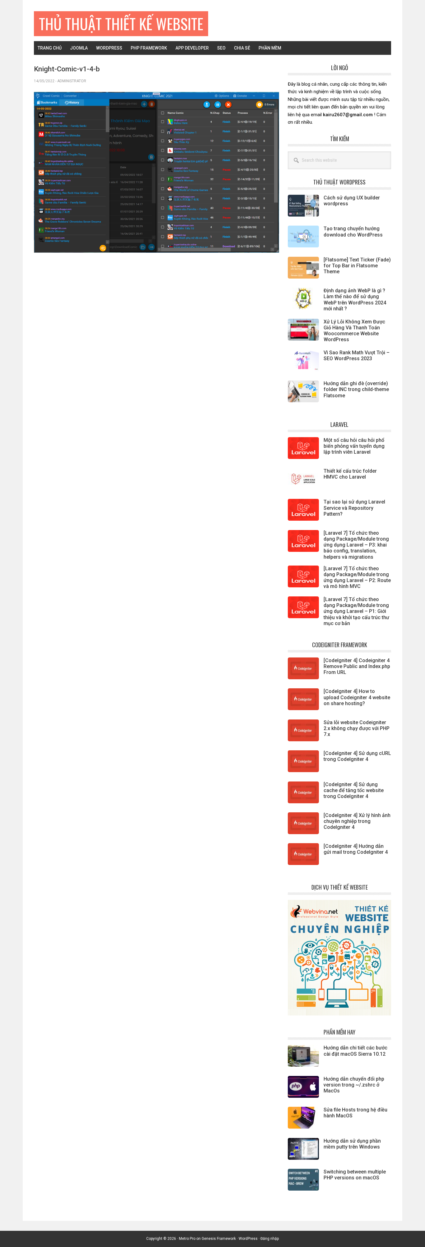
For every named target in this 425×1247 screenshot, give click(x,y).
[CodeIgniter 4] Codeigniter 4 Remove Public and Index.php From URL (357, 666)
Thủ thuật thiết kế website (121, 23)
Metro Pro (187, 1238)
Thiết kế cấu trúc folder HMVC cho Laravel (350, 474)
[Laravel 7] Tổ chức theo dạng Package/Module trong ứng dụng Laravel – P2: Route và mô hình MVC (357, 578)
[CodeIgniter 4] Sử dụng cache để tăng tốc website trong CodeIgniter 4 (354, 790)
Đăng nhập (269, 1238)
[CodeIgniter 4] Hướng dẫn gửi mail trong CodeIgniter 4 (356, 849)
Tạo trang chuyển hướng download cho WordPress (353, 231)
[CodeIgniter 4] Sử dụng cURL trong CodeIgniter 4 (357, 756)
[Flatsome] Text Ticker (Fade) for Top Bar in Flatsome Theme (357, 266)
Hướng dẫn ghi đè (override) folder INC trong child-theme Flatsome (356, 389)
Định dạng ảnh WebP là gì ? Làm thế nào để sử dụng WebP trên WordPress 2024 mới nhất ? (355, 300)
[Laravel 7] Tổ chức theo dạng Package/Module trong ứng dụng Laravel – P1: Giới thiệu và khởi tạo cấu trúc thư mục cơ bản (356, 611)
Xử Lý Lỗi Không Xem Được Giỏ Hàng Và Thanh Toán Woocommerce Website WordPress (354, 331)
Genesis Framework (219, 1238)
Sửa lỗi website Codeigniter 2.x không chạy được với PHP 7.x (357, 728)
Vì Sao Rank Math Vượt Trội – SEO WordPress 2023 (357, 355)
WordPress (248, 1238)
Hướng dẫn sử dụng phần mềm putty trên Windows (352, 1144)
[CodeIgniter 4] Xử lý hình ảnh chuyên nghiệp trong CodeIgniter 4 (357, 821)
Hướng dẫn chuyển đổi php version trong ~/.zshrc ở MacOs (354, 1085)
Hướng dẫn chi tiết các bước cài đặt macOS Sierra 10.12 (355, 1051)
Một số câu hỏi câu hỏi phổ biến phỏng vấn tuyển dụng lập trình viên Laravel (354, 446)
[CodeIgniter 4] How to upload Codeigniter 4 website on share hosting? (357, 697)
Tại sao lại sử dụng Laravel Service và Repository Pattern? (354, 508)
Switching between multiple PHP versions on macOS (355, 1175)
